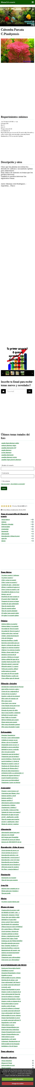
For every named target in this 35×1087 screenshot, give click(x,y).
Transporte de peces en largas (10, 601)
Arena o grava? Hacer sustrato (10, 922)
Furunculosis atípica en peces (9, 1003)
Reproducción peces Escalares (10, 862)
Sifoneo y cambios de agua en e (10, 587)
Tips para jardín (5, 893)
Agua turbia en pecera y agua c (10, 689)
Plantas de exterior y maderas (9, 824)
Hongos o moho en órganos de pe (11, 992)
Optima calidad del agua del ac (10, 659)
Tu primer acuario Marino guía (10, 902)
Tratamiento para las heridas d (10, 754)
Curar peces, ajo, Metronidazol (10, 960)
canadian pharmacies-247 (8, 448)
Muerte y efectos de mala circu (10, 645)
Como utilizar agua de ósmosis (10, 678)
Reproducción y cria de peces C (10, 857)
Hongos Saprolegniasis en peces (10, 989)
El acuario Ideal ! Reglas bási (9, 599)
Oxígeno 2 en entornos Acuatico (10, 650)
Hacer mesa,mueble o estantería (10, 712)
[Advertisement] (17, 84)
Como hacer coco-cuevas (8, 703)
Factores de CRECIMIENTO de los (11, 842)
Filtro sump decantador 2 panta (10, 727)
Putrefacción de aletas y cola (9, 980)
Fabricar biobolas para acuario (10, 720)
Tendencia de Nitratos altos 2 (9, 768)
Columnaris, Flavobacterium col (10, 1041)
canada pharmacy (6, 450)
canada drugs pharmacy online (10, 443)
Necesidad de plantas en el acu (10, 592)
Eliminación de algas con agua (10, 814)
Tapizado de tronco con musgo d (10, 812)
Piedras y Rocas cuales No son (10, 652)
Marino (17, 541)
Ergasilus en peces (6, 975)
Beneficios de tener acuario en (10, 596)
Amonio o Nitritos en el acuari (10, 657)
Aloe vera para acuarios (8, 752)
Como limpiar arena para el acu (10, 705)
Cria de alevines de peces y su (10, 850)
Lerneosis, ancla (6, 987)
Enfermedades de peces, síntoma (11, 977)
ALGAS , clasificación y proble (10, 817)
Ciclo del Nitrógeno (7, 638)
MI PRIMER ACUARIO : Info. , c (10, 912)
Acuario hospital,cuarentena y (9, 778)
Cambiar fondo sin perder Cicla (10, 662)
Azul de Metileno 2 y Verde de (10, 761)
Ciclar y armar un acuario (8, 580)
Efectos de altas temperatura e (10, 771)
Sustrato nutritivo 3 (6, 800)
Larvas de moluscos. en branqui (10, 996)
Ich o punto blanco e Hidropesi (10, 929)
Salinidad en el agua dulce (8, 919)
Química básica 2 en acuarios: (9, 626)
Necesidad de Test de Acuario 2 (10, 631)
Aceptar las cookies (17, 1079)
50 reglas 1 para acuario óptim (10, 613)
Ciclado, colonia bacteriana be (10, 636)
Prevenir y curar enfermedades (10, 737)
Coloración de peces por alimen (10, 839)
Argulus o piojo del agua (8, 1006)
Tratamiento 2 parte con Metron (10, 782)
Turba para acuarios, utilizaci (9, 669)
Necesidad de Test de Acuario (9, 628)
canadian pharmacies (7, 455)
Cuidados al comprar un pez (9, 740)
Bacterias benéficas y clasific (9, 640)
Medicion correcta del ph (8, 654)
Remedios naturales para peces (10, 943)
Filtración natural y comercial (9, 664)
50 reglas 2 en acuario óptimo (10, 615)
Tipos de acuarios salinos (8, 608)
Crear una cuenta (5, 484)
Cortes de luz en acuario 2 (9, 694)
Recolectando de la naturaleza (10, 924)
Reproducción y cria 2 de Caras (10, 860)
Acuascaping (17, 529)
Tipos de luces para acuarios (9, 880)
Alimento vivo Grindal (7, 835)
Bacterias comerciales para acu (10, 643)
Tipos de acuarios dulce (8, 606)
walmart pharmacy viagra (8, 445)
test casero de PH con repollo (9, 673)
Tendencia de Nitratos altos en (10, 766)
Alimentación (17, 534)
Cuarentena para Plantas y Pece (10, 793)
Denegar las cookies (17, 1083)
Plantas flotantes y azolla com (9, 676)
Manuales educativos (9, 1057)
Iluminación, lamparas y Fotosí (10, 915)
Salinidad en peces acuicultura (10, 747)
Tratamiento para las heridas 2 (10, 756)
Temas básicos (17, 519)
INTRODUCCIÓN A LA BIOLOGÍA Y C (12, 773)
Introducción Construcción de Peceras (12, 687)
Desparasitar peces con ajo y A (10, 745)
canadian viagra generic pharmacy (11, 459)
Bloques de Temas (17, 1063)
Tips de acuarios (17, 1068)
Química (17, 522)
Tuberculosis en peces (7, 1025)
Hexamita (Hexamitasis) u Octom (10, 973)
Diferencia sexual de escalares (10, 867)
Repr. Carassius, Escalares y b (9, 945)
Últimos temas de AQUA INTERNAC (11, 926)
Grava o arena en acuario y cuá (10, 589)
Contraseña (5, 473)
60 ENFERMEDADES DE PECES (13, 965)
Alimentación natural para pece (10, 832)
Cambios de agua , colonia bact (10, 585)
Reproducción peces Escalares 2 (10, 864)
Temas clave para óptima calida (10, 917)
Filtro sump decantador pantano (10, 724)
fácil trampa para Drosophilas (9, 837)
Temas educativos (7, 1051)
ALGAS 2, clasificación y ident (9, 821)
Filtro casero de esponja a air (9, 698)
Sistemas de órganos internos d (10, 775)
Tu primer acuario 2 (7, 578)
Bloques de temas (7, 907)
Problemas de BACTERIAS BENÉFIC (11, 941)
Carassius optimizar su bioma (9, 934)
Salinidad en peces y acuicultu (10, 749)
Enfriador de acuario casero (9, 715)
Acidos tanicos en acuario (8, 671)
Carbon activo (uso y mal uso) (9, 633)
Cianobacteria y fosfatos (8, 805)
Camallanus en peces (7, 970)
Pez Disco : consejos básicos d (9, 869)
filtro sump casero (6, 701)
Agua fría (17, 538)
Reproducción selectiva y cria (9, 855)
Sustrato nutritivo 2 (6, 798)
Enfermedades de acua (17, 1065)
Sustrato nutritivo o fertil (8, 796)
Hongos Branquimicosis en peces (10, 1032)
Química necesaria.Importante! (10, 952)
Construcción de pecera (8, 708)
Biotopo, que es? (6, 594)
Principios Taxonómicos (8, 735)
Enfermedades (17, 526)
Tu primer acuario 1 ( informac (10, 575)
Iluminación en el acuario (8, 878)
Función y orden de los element (10, 696)
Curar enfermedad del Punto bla (10, 994)
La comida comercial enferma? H (11, 1020)
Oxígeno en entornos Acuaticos (10, 647)
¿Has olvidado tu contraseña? (17, 484)
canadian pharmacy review (9, 457)
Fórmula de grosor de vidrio (9, 710)
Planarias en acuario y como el (10, 763)
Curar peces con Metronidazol (10, 780)
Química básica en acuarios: (9, 624)
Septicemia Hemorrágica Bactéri (10, 968)
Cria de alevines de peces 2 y (9, 853)
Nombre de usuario (8, 465)
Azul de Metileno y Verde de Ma (10, 759)
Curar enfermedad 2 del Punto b (10, 982)
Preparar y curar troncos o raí (9, 791)
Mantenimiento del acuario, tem (10, 950)
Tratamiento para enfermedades (10, 957)
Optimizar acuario (6, 955)
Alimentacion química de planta (10, 803)
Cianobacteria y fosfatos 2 (8, 807)
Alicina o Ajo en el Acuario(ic (9, 742)
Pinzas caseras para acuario (9, 722)
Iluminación (17, 531)
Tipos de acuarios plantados (9, 611)
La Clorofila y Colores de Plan (9, 810)
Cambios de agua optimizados (10, 603)
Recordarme (6, 481)
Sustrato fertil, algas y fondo (9, 938)
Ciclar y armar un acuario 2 (9, 582)
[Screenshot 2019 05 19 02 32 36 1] (16, 391)
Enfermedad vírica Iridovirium (10, 1029)
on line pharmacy (6, 452)
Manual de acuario (8, 2)
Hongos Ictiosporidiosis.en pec (10, 1027)
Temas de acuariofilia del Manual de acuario (14, 514)
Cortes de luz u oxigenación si (10, 691)
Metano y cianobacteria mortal (10, 936)
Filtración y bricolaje (17, 524)
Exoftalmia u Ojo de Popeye (9, 1046)
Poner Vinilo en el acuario (8, 717)
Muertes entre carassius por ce (10, 888)
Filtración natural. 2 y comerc (9, 666)
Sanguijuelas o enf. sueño (8, 1022)
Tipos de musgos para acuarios (10, 819)
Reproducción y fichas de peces (17, 536)
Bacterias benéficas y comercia (10, 948)
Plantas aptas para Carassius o (9, 891)
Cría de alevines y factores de (9, 931)
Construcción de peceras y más (10, 910)
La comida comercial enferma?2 (10, 985)
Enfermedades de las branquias (10, 1044)
